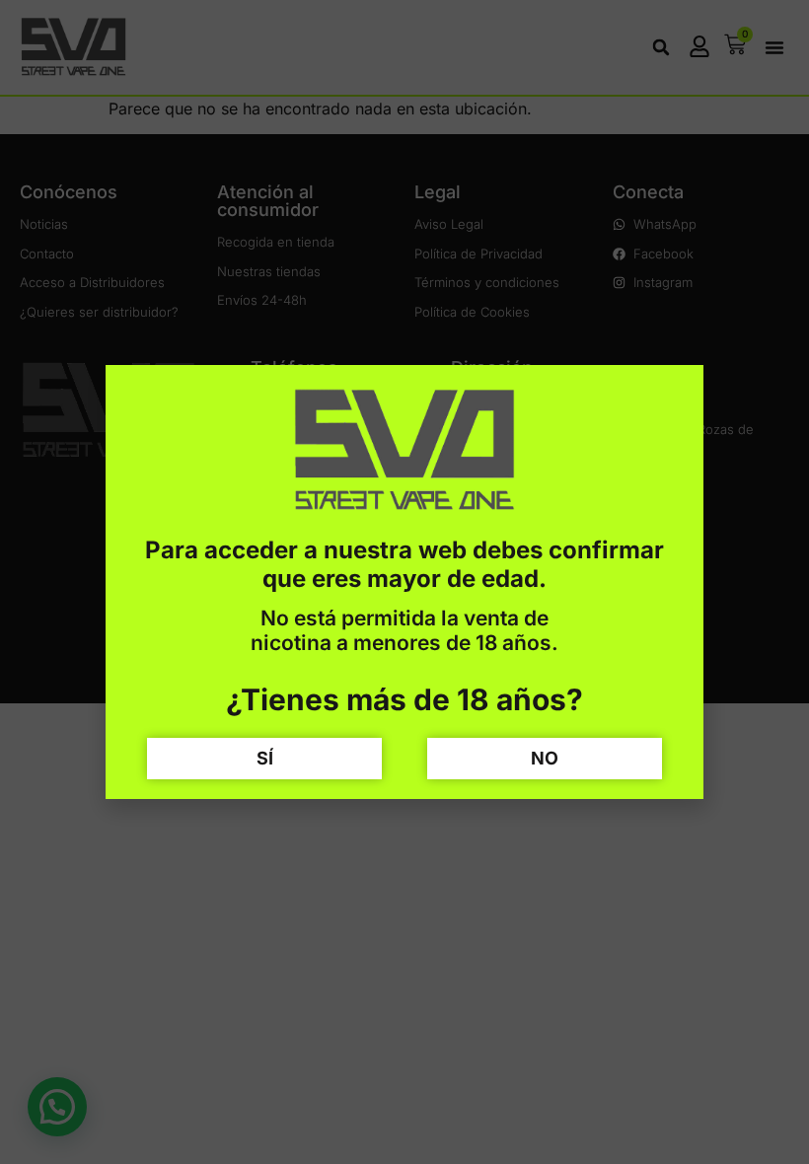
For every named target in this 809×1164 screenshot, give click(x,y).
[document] (404, 582)
